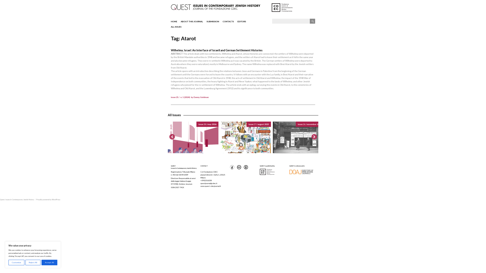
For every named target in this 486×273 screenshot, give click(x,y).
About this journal (192, 21)
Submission (213, 21)
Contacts (228, 21)
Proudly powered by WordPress (48, 200)
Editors (241, 21)
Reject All (33, 262)
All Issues (176, 27)
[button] (314, 137)
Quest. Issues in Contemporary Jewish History (17, 200)
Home (174, 21)
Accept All (49, 262)
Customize (16, 262)
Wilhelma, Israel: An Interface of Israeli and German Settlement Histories (216, 50)
